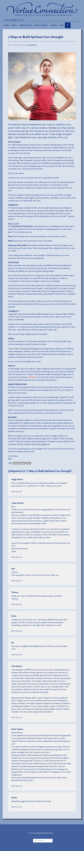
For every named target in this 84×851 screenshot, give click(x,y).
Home (6, 25)
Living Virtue (32, 45)
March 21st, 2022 (16, 807)
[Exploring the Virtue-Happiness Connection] (42, 9)
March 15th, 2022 (16, 717)
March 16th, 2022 (16, 786)
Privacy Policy (48, 833)
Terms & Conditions (36, 833)
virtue (28, 463)
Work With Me (25, 25)
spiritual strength (19, 463)
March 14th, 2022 (16, 655)
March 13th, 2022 (16, 491)
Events (54, 25)
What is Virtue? (40, 25)
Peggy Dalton (17, 479)
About (14, 25)
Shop (61, 25)
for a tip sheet (39, 377)
